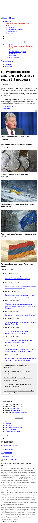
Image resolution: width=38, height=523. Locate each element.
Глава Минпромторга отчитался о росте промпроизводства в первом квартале (19, 296)
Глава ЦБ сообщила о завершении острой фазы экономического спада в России (20, 350)
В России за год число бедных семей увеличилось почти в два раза (18, 332)
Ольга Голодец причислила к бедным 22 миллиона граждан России (19, 341)
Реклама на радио (7, 449)
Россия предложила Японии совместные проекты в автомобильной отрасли (19, 278)
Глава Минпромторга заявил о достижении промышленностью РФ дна (20, 287)
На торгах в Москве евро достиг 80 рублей (20, 315)
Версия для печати (9, 106)
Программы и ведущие (14, 29)
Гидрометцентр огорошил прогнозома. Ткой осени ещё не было (19, 392)
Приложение (14, 57)
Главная (4, 61)
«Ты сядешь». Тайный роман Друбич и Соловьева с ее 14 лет (17, 385)
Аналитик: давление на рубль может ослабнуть (16, 366)
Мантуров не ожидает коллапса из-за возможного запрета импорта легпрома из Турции (20, 306)
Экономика (9, 64)
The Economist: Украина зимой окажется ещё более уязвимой (18, 379)
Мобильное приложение (14, 431)
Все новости (5, 108)
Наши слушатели (7, 456)
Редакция (9, 33)
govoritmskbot (14, 408)
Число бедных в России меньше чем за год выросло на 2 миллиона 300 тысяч (20, 359)
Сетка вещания (11, 31)
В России (8, 66)
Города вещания (6, 453)
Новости (8, 21)
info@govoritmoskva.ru (19, 412)
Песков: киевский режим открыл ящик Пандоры (17, 373)
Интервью (10, 27)
